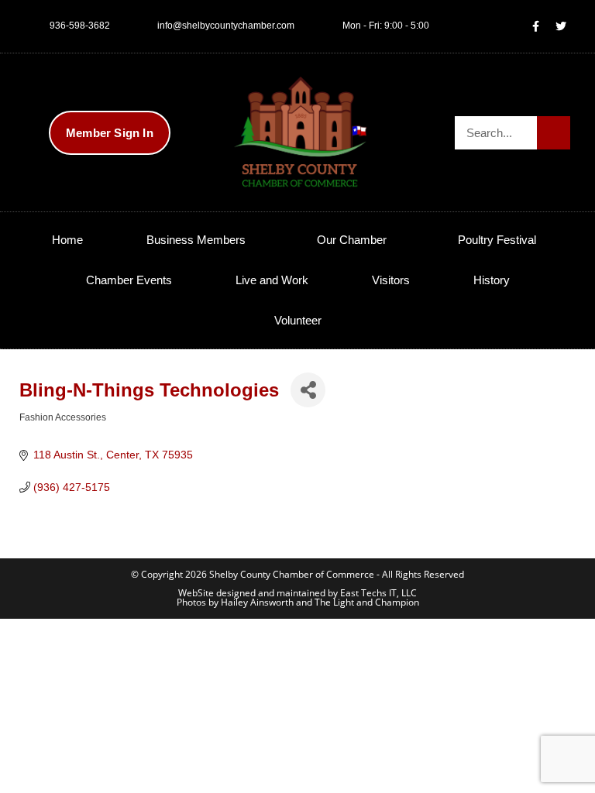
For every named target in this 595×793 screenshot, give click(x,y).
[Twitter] (561, 26)
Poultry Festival (497, 239)
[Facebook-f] (535, 26)
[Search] (553, 132)
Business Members (196, 239)
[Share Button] (308, 389)
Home (67, 239)
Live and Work (272, 280)
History (491, 280)
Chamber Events (129, 280)
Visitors (391, 280)
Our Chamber (352, 239)
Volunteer (298, 320)
